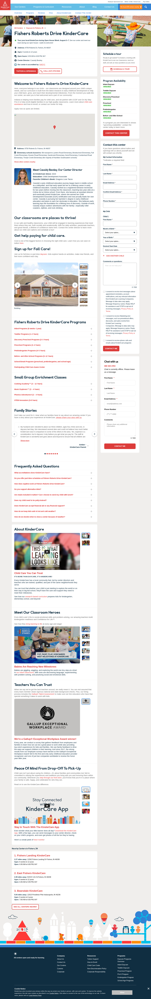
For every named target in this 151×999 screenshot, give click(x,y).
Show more (25, 441)
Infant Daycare (123, 965)
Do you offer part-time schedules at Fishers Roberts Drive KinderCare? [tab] (42, 478)
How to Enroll (92, 962)
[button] (54, 127)
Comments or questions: (112, 261)
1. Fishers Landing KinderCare (32, 855)
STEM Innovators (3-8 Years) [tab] (25, 400)
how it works (39, 840)
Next (76, 285)
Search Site (145, 7)
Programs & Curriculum (43, 7)
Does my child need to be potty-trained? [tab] (30, 500)
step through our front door (51, 778)
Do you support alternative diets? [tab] (27, 489)
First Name (107, 164)
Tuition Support (92, 959)
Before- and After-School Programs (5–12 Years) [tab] (33, 356)
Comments (108, 420)
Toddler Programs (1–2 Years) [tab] (26, 334)
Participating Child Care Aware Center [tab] (29, 367)
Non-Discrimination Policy (96, 968)
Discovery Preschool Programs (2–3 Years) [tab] (31, 340)
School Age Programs (125, 980)
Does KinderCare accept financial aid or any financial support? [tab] (39, 506)
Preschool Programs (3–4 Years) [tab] (27, 345)
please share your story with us (69, 417)
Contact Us (109, 7)
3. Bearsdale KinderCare (28, 890)
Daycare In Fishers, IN (34, 28)
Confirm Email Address (112, 192)
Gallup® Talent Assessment (43, 694)
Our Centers (20, 7)
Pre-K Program (123, 974)
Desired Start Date (110, 246)
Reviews (41, 13)
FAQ (51, 13)
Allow (122, 992)
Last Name (107, 174)
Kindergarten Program (126, 977)
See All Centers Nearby (25, 907)
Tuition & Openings (26, 71)
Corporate (60, 972)
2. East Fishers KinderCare (30, 873)
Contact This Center (83, 13)
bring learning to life (34, 624)
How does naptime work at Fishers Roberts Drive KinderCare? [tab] (39, 484)
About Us (60, 959)
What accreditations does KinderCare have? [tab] (32, 473)
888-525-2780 (109, 365)
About (82, 7)
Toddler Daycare (124, 968)
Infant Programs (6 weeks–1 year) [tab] (27, 329)
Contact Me (111, 349)
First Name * (107, 220)
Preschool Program (125, 971)
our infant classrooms (25, 672)
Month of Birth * (109, 229)
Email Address (108, 183)
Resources (66, 7)
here (21, 243)
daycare (43, 254)
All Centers (18, 28)
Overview (18, 13)
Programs (30, 13)
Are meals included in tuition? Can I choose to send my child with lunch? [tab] (43, 495)
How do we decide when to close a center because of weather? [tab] (39, 517)
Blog (95, 7)
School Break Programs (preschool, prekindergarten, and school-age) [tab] (42, 362)
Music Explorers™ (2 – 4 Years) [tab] (26, 389)
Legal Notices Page (35, 995)
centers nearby (129, 7)
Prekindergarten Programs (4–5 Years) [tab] (29, 351)
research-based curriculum (36, 597)
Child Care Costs (93, 965)
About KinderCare (64, 13)
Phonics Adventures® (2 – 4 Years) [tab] (28, 395)
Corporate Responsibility (96, 972)
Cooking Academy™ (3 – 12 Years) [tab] (28, 384)
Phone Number (109, 201)
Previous (18, 285)
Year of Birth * (108, 237)
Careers (60, 968)
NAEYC (42, 64)
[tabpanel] (54, 436)
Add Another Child (115, 256)
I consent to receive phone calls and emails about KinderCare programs (119, 342)
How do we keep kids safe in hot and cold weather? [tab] (35, 511)
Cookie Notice (54, 993)
